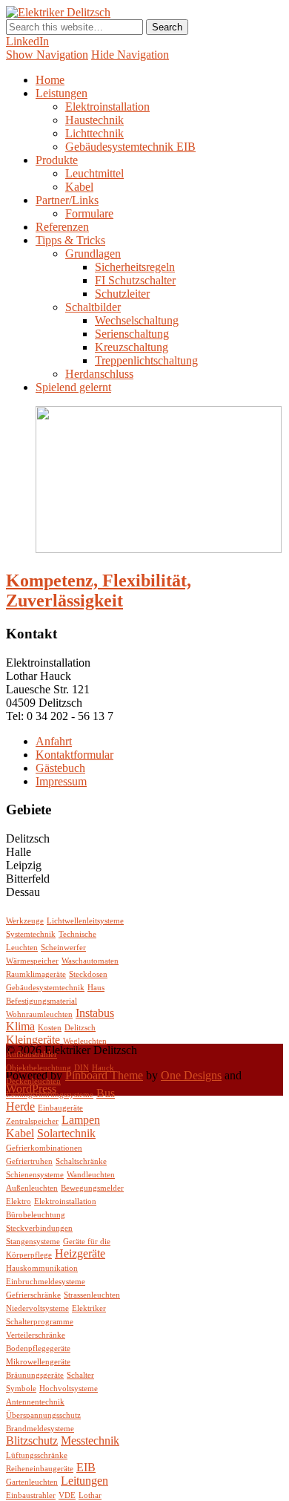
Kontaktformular (74, 754)
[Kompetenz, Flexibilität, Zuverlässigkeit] (159, 549)
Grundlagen (93, 253)
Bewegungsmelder (92, 1188)
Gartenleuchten (32, 1482)
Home (50, 79)
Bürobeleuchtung (35, 1215)
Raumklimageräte (36, 974)
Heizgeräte (80, 1253)
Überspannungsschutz (43, 1415)
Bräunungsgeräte (35, 1375)
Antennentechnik (35, 1402)
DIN (81, 1068)
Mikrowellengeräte (38, 1362)
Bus (105, 1093)
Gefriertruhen (29, 1161)
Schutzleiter (122, 293)
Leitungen (84, 1480)
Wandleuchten (91, 1175)
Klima (20, 1026)
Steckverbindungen (39, 1228)
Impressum (61, 781)
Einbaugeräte (60, 1108)
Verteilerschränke (35, 1335)
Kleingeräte (33, 1039)
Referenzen (62, 226)
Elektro (18, 1201)
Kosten (50, 1028)
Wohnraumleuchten (39, 1014)
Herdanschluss (99, 373)
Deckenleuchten (33, 1081)
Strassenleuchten (92, 1295)
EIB (86, 1467)
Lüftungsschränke (36, 1455)
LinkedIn (27, 41)
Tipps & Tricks (70, 240)
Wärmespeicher (32, 961)
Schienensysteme (35, 1175)
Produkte (57, 160)
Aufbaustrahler (31, 1054)
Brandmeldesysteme (40, 1429)
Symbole (21, 1388)
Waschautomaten (90, 961)
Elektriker (89, 1308)
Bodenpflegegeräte (38, 1348)
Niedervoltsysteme (37, 1308)
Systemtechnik (31, 934)
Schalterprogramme (39, 1322)
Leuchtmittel (94, 173)
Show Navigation (47, 54)
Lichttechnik (94, 133)
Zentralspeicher (32, 1121)
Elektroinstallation (107, 106)
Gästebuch (60, 768)
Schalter (80, 1375)
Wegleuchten (85, 1041)
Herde (20, 1106)
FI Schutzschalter (135, 280)
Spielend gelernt (73, 387)
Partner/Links (67, 200)
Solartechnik (66, 1133)
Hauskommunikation (42, 1268)
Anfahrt (54, 741)
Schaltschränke (81, 1161)
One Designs (191, 1075)
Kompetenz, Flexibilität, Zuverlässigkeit (98, 590)
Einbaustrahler (31, 1495)
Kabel (79, 186)
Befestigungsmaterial (41, 1001)
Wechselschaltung (137, 320)
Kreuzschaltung (131, 347)
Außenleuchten (32, 1188)
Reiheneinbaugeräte (39, 1469)
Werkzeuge (25, 921)
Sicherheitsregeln (135, 267)
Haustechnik (94, 120)
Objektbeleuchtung (38, 1068)
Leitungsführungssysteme (49, 1094)
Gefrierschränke (33, 1295)
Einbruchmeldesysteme (45, 1282)
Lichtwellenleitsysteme (85, 921)
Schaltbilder (93, 307)
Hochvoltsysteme (68, 1388)
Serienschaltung (132, 333)
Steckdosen (88, 974)
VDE (67, 1495)
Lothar (90, 1495)
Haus (95, 988)
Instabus (95, 1013)
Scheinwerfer (63, 948)
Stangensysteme (33, 1241)
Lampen (81, 1120)
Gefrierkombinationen (44, 1148)
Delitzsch (80, 1028)
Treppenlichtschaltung (146, 360)
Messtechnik (90, 1440)
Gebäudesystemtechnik (45, 988)
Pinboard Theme (104, 1075)
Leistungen (61, 93)
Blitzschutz (32, 1440)
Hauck (103, 1068)
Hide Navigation (130, 54)
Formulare (89, 213)
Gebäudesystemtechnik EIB (130, 146)
